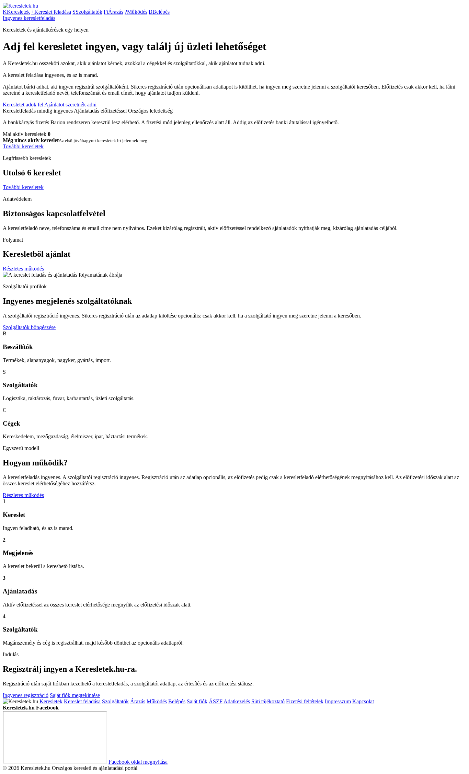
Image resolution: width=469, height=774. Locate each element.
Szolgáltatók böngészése (29, 327)
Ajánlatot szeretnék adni (70, 104)
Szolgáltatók (87, 12)
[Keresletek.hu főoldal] (20, 6)
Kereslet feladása (51, 12)
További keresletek (23, 146)
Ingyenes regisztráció (25, 695)
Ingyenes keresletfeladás (29, 18)
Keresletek (16, 12)
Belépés (159, 12)
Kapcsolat (363, 701)
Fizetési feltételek (304, 701)
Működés (136, 12)
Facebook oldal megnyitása (138, 762)
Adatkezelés (237, 701)
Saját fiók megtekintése (75, 695)
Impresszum (338, 701)
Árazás (113, 12)
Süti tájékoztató (268, 701)
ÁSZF (215, 701)
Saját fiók (197, 701)
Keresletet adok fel (23, 104)
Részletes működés (23, 269)
